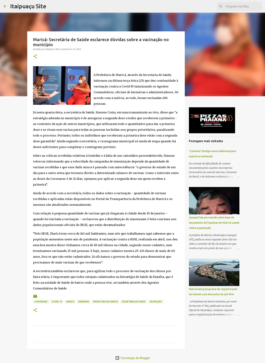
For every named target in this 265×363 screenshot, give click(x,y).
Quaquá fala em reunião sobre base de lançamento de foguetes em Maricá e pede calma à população (214, 222)
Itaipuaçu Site (28, 6)
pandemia (83, 301)
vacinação (156, 301)
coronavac (41, 301)
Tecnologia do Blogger (135, 358)
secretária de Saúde (133, 301)
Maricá (70, 301)
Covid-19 (57, 301)
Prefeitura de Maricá (105, 301)
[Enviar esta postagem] (35, 297)
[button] (35, 56)
